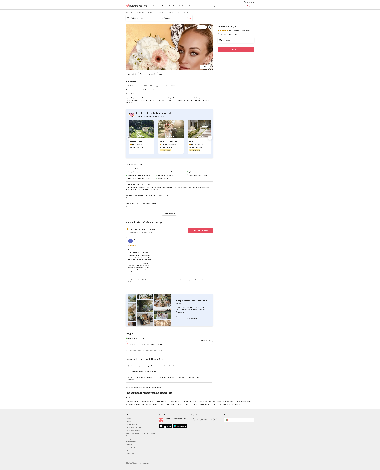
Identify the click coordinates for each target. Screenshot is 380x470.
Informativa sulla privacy (133, 427)
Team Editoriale (131, 447)
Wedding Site (130, 453)
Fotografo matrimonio (132, 401)
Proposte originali (203, 404)
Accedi (243, 6)
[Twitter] (197, 419)
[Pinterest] (202, 419)
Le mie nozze (154, 6)
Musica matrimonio (161, 401)
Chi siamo (129, 444)
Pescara (159, 12)
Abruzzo (151, 12)
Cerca (188, 18)
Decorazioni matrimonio (149, 404)
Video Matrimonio (147, 401)
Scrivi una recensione (200, 230)
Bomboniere (203, 401)
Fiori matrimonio (141, 12)
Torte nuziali (215, 404)
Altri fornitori (192, 319)
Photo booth (226, 404)
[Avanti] (210, 138)
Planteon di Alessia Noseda (151, 388)
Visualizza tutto (169, 213)
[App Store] (165, 427)
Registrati (250, 6)
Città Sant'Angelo (169, 12)
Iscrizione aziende (131, 442)
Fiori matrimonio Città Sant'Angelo (152, 350)
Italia (230, 420)
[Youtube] (210, 419)
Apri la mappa (206, 341)
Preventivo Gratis (235, 49)
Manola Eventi (136, 141)
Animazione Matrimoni (133, 404)
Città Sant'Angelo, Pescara (229, 34)
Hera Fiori (193, 141)
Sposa (184, 6)
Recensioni (151, 74)
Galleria (205, 66)
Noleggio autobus (215, 401)
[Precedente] (128, 138)
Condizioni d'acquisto (132, 424)
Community (210, 6)
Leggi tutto (131, 274)
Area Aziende (249, 2)
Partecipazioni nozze (189, 401)
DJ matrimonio (236, 404)
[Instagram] (206, 419)
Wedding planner (176, 404)
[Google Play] (180, 427)
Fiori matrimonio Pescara (133, 350)
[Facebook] (193, 419)
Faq (141, 74)
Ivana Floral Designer (168, 141)
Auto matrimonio (175, 401)
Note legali (129, 421)
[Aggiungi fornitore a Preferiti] (209, 27)
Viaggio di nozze (190, 404)
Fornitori (176, 6)
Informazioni (132, 74)
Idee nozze (200, 6)
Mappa (161, 74)
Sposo (191, 6)
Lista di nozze (164, 404)
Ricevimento (166, 6)
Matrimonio (129, 12)
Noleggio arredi (228, 401)
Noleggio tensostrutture (243, 401)
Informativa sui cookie (133, 430)
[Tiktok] (215, 419)
